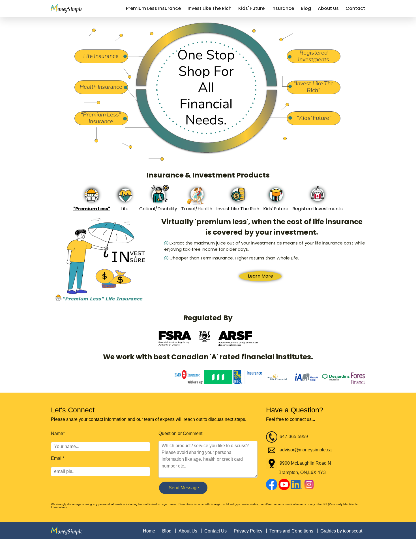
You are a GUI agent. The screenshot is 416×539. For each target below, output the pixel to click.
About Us (328, 8)
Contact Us (215, 531)
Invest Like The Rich (209, 8)
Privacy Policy (248, 531)
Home (149, 531)
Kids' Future (251, 8)
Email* (57, 458)
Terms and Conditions (291, 531)
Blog (306, 8)
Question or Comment (180, 433)
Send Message (183, 487)
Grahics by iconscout (341, 531)
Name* (58, 433)
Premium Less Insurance (153, 8)
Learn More (260, 268)
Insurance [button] (282, 8)
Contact (355, 8)
